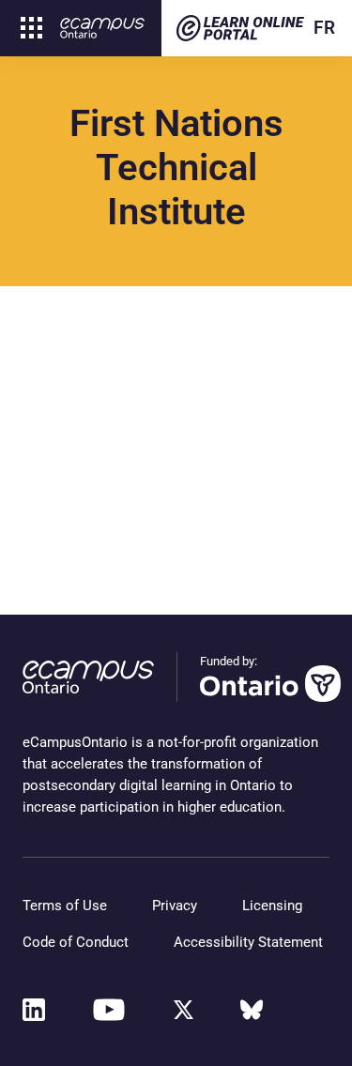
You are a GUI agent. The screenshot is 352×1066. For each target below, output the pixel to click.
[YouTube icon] (109, 1009)
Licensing (272, 905)
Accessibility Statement (248, 942)
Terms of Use (65, 905)
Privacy (174, 905)
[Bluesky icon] (251, 1009)
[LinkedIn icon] (34, 1009)
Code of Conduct (76, 942)
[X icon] (184, 1009)
